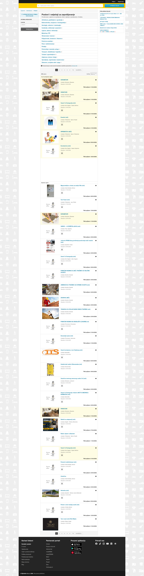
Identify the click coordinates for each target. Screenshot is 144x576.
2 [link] (59, 70)
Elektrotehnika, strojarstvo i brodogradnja (54, 22)
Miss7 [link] (47, 557)
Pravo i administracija (48, 44)
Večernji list (49, 549)
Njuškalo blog (115, 544)
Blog (23, 564)
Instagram (104, 544)
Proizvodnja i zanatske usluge (50, 49)
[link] (56, 70)
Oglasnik (23, 10)
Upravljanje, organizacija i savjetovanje (53, 60)
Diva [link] (47, 564)
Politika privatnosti (26, 554)
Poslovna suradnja (47, 41)
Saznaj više (74, 65)
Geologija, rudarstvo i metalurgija (51, 25)
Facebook (96, 544)
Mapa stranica (25, 562)
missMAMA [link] (49, 551)
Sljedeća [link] (79, 70)
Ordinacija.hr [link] (49, 567)
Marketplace (29, 10)
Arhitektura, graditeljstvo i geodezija (52, 20)
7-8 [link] (73, 70)
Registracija (121, 1)
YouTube (107, 544)
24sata (48, 544)
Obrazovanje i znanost (48, 36)
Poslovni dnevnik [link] (50, 546)
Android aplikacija (76, 548)
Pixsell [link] (48, 562)
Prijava (113, 1)
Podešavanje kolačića (27, 557)
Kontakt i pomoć (26, 544)
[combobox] (70, 5)
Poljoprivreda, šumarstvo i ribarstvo (52, 38)
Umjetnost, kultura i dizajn (49, 57)
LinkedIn (111, 544)
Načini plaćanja (26, 559)
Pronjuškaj (29, 29)
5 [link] (67, 70)
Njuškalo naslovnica (27, 6)
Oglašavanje (25, 549)
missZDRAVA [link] (49, 554)
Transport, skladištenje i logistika (51, 52)
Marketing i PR (46, 33)
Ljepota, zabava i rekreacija (49, 30)
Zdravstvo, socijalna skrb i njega (51, 62)
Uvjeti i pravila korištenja (28, 551)
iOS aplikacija (76, 544)
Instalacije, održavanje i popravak (51, 28)
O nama (24, 546)
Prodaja (44, 46)
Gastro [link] (48, 559)
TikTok (100, 544)
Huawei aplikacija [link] (76, 552)
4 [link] (64, 70)
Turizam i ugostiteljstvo (48, 54)
